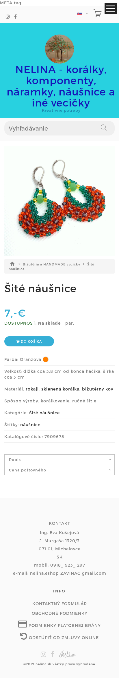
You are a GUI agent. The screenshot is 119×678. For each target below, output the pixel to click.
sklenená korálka (60, 388)
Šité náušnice (44, 412)
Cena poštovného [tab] (27, 470)
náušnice (30, 424)
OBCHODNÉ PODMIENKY (60, 613)
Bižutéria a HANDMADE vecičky (52, 264)
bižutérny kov (97, 388)
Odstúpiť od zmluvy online (63, 637)
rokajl (32, 388)
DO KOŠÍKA (31, 341)
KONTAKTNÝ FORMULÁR (59, 603)
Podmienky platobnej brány (64, 625)
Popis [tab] (15, 459)
